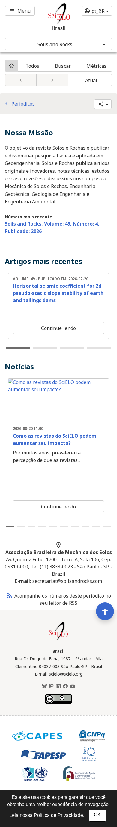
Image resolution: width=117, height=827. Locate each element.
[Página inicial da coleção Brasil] (58, 639)
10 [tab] (107, 526)
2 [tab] (45, 348)
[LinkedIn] (58, 686)
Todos (32, 66)
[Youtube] (72, 686)
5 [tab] (53, 526)
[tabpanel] (58, 306)
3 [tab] (72, 348)
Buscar (63, 66)
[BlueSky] (44, 686)
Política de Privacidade (58, 815)
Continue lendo (58, 328)
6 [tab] (64, 526)
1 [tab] (18, 348)
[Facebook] (65, 686)
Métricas (96, 66)
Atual (91, 80)
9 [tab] (96, 526)
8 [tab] (85, 526)
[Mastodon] (51, 686)
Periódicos (19, 103)
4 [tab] (99, 348)
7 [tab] (75, 526)
